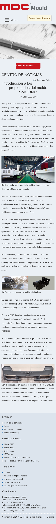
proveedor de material (13, 479)
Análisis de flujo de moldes (15, 476)
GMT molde (9, 451)
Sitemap (50, 517)
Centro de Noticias (24, 66)
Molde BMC (9, 448)
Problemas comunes (13, 429)
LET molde (8, 454)
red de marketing (11, 433)
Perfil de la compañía (13, 423)
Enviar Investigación (39, 18)
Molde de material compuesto (17, 457)
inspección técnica (12, 482)
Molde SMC (9, 444)
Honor (6, 426)
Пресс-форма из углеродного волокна (21, 461)
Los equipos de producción (15, 486)
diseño (7, 472)
